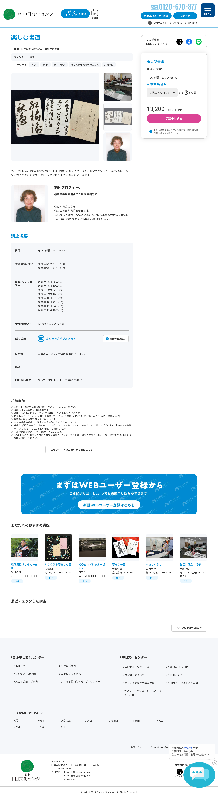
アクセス (177, 22)
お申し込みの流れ (71, 673)
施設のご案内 (68, 665)
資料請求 (192, 22)
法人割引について (134, 675)
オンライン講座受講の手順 (139, 682)
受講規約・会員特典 (178, 667)
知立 (161, 720)
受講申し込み (173, 118)
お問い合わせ (138, 747)
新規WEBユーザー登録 (156, 15)
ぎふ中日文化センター (28, 657)
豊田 (137, 720)
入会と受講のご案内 (26, 681)
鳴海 (41, 720)
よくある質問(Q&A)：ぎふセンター (80, 681)
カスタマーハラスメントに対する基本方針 (143, 692)
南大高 (67, 720)
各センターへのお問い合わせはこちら (72, 449)
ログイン (185, 15)
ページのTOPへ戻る (188, 627)
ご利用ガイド (160, 22)
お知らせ (20, 665)
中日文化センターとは (136, 667)
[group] (117, 87)
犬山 (89, 720)
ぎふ (17, 727)
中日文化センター (134, 657)
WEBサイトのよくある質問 (182, 682)
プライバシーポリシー (161, 747)
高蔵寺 (114, 720)
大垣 (41, 727)
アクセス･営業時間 (25, 673)
